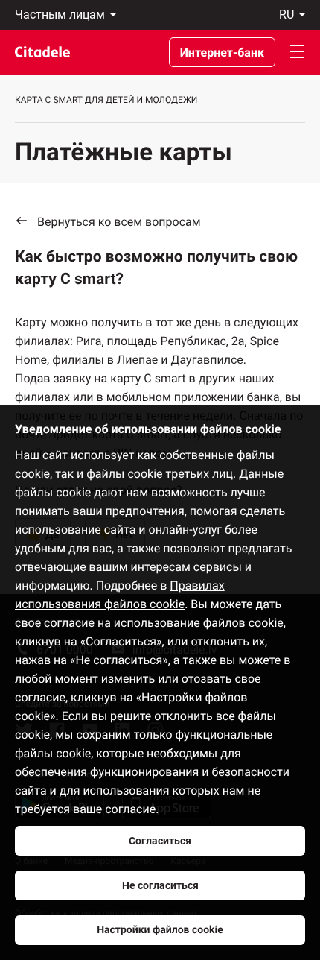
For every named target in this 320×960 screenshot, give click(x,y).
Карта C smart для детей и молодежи (106, 100)
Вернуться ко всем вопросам (119, 222)
